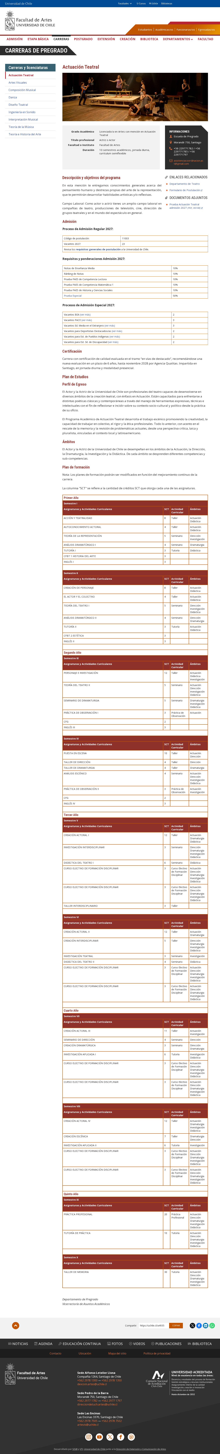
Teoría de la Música (21, 127)
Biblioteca (149, 39)
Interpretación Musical (23, 119)
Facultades (123, 3)
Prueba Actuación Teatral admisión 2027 (184, 206)
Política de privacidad (157, 1353)
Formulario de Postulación (184, 190)
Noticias (20, 1343)
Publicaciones (168, 1343)
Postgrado (83, 39)
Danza (13, 97)
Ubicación (85, 1353)
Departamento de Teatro (184, 183)
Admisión (15, 39)
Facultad (205, 39)
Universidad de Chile (95, 1449)
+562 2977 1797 (112, 1401)
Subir (15, 1325)
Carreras (61, 39)
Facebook (199, 1325)
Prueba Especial (72, 295)
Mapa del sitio (117, 1353)
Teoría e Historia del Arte (25, 134)
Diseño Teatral (18, 105)
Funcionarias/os (186, 29)
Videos (139, 1343)
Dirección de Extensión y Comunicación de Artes (141, 1449)
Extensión (106, 39)
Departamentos (176, 39)
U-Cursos (141, 3)
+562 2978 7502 (112, 1421)
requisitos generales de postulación (98, 249)
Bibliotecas (166, 3)
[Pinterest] (131, 1437)
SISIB (75, 1449)
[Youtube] (99, 1437)
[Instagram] (88, 1437)
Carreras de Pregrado (36, 50)
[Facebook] (120, 1437)
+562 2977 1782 (87, 1401)
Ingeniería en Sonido (22, 112)
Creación (127, 39)
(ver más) (85, 314)
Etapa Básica (38, 39)
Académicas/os (164, 29)
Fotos (117, 1343)
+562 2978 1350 (112, 1380)
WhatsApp (212, 1325)
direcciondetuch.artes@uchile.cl (97, 1404)
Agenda (45, 1343)
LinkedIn (205, 1325)
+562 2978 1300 (87, 1380)
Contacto (55, 1353)
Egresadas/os (206, 29)
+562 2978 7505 (87, 1421)
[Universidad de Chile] (18, 3)
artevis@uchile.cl (87, 1425)
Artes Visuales (18, 82)
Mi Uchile (153, 3)
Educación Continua (82, 1343)
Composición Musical (22, 90)
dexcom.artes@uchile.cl (92, 1384)
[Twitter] (110, 1437)
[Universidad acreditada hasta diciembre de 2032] (180, 1383)
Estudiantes (145, 29)
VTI (81, 1449)
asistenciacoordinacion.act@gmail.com (188, 162)
